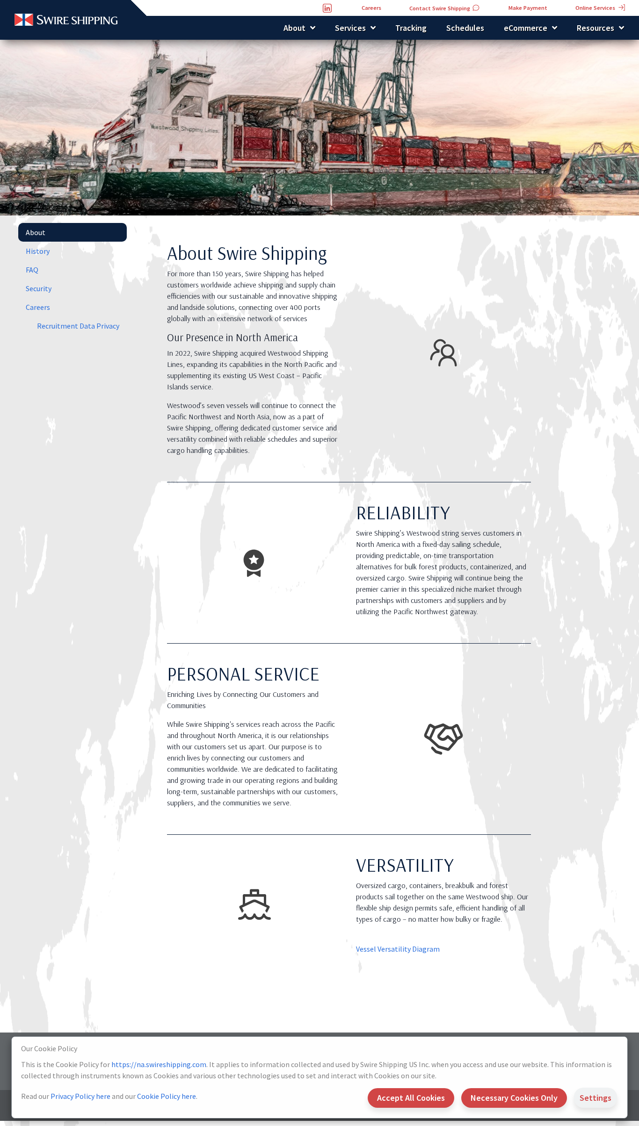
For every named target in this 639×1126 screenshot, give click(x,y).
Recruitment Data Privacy (78, 325)
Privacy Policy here (80, 1096)
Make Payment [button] (527, 7)
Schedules (465, 27)
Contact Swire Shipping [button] (440, 8)
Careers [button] (371, 7)
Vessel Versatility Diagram (398, 949)
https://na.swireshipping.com (158, 1064)
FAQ (32, 269)
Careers (38, 307)
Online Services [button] (596, 7)
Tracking (411, 27)
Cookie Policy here (166, 1096)
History (38, 251)
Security (38, 288)
